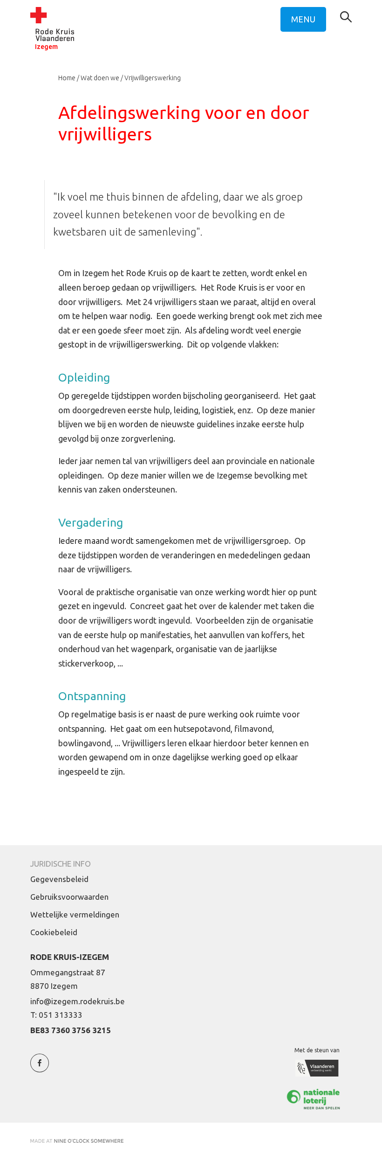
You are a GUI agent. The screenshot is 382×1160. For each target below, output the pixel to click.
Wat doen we (100, 78)
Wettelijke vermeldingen (74, 914)
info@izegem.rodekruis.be (77, 1001)
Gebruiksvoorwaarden (69, 896)
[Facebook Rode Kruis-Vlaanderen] (39, 1068)
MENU (303, 19)
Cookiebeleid (53, 932)
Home (66, 78)
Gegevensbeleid (59, 879)
